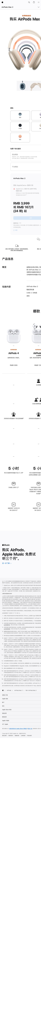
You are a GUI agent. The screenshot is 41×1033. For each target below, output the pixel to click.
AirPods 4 (13, 353)
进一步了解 (6, 563)
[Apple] (3, 690)
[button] (29, 2)
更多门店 (30, 728)
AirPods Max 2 (7, 7)
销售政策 (17, 735)
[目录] (38, 2)
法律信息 (23, 735)
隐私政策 (4, 735)
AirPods (9, 690)
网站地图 (29, 735)
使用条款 (10, 735)
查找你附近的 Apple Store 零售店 (18, 728)
